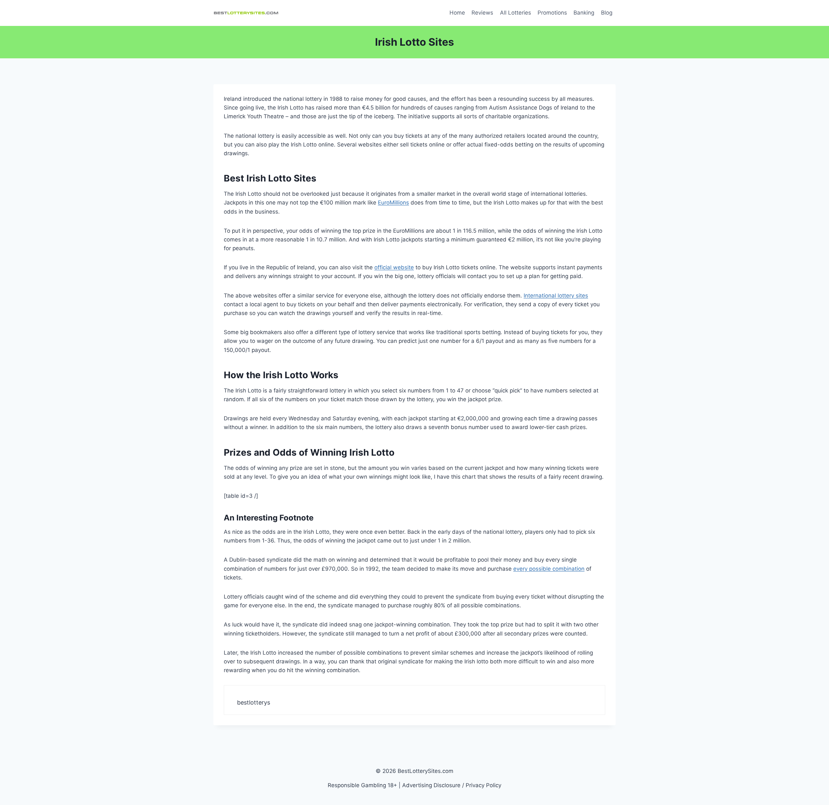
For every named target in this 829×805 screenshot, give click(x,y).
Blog (606, 12)
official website (394, 267)
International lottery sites (556, 295)
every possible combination (549, 569)
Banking (583, 12)
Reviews (482, 12)
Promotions (552, 12)
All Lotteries (515, 12)
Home (457, 12)
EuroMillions (393, 202)
